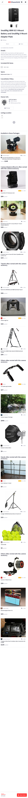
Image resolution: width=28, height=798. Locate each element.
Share (22, 44)
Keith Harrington (13, 99)
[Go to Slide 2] (16, 25)
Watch (7, 44)
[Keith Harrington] (4, 102)
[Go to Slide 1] (11, 25)
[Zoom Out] (2, 118)
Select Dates (23, 795)
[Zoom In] (2, 116)
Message (8, 108)
